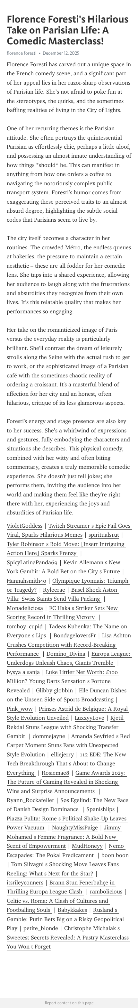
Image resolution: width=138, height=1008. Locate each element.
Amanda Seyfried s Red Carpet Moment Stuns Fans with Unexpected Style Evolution (69, 745)
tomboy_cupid (25, 626)
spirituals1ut (104, 534)
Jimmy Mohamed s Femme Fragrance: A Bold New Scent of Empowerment (64, 836)
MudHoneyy (87, 845)
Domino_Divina (66, 653)
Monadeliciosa (25, 608)
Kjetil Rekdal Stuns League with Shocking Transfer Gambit (66, 727)
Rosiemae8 (55, 772)
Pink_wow (20, 708)
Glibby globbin (54, 690)
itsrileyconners (25, 882)
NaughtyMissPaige (75, 827)
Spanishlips (100, 809)
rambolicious (106, 891)
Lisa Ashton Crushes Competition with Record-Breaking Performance (70, 644)
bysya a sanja (23, 672)
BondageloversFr (75, 635)
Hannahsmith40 (26, 580)
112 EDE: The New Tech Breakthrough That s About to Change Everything (67, 763)
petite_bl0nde (40, 928)
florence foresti (22, 53)
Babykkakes (72, 909)
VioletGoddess (24, 525)
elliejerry (62, 754)
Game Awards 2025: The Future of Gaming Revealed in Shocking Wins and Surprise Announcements (67, 782)
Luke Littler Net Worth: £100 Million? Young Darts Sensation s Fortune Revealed (63, 681)
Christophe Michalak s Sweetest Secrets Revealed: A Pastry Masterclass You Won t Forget (68, 937)
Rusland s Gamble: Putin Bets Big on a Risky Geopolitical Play (66, 919)
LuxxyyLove (89, 717)
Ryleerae (54, 589)
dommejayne (49, 736)
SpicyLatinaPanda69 (32, 562)
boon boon (115, 855)
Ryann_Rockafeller (30, 800)
